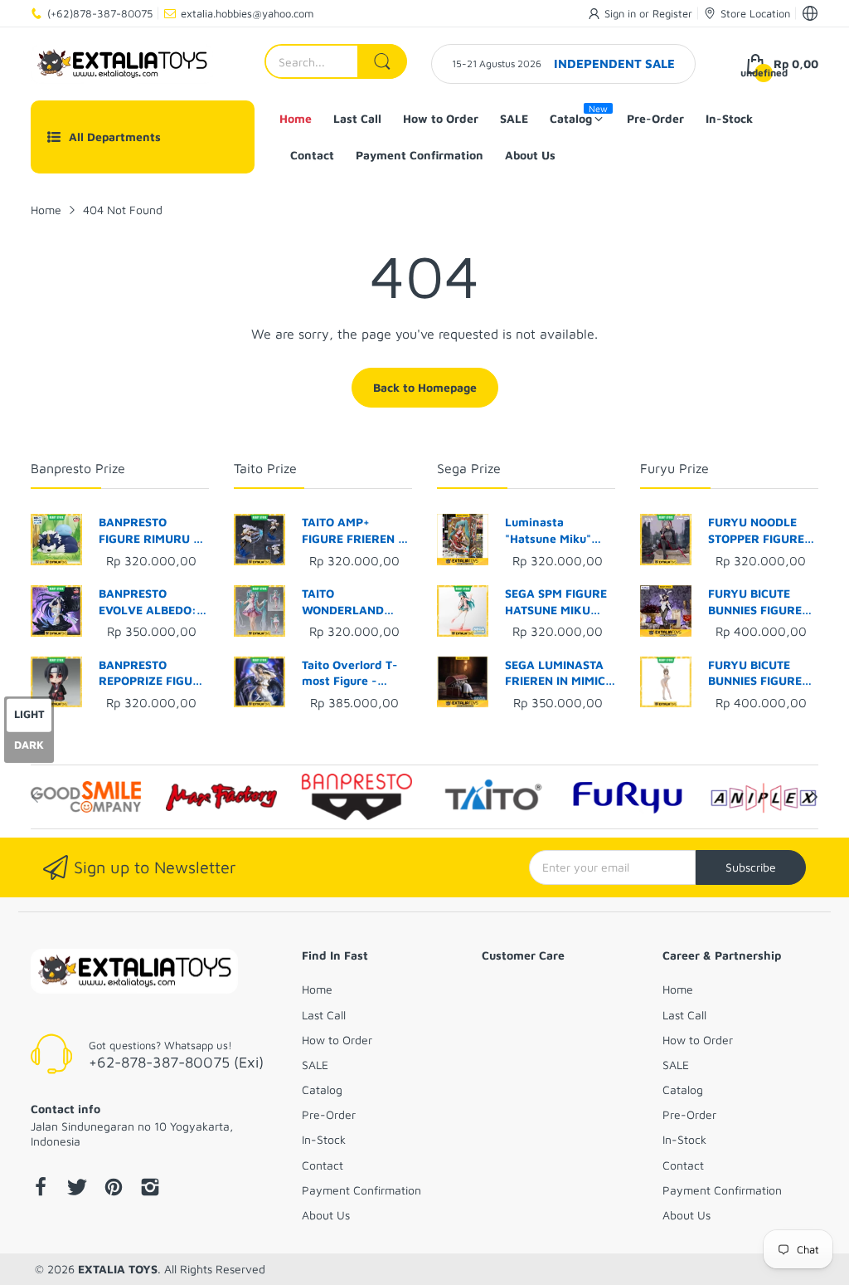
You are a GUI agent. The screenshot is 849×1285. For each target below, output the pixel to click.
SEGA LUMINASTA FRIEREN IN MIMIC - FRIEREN (559, 673)
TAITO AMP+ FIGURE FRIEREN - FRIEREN (353, 530)
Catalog (322, 1089)
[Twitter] (77, 1188)
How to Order (337, 1040)
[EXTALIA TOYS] (122, 64)
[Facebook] (41, 1188)
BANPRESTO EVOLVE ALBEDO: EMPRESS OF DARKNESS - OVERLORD (147, 602)
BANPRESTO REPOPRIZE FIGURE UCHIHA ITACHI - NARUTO (153, 673)
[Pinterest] (114, 1188)
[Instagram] (150, 1188)
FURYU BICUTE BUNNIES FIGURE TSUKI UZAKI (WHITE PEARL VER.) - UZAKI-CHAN (755, 673)
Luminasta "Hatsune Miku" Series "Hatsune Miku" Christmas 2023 (551, 530)
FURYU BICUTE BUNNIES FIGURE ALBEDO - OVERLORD (755, 602)
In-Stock (324, 1139)
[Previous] (814, 796)
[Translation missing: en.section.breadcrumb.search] (382, 61)
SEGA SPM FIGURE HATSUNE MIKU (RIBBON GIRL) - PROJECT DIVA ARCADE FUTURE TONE (556, 602)
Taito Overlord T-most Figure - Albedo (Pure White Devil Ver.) (356, 673)
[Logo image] (86, 797)
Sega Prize (469, 468)
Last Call (324, 1015)
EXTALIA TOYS (118, 1269)
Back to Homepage (425, 387)
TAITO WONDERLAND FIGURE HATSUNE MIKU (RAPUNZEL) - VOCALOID (353, 602)
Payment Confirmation (361, 1190)
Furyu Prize (674, 468)
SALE (315, 1065)
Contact (322, 1165)
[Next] (35, 796)
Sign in (621, 13)
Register (672, 13)
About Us (326, 1215)
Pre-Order (329, 1114)
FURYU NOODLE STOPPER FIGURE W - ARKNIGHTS (756, 530)
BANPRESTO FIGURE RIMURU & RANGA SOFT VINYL (150, 530)
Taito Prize (265, 468)
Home (317, 989)
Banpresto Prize (78, 468)
